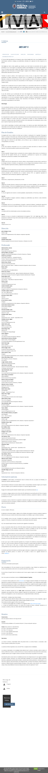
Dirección (23, 54)
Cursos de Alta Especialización (11, 31)
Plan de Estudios (15, 54)
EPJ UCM (3, 31)
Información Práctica (7, 56)
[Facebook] (23, 1)
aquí (37, 489)
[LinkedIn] (27, 1)
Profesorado (30, 54)
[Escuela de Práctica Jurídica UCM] (24, 5)
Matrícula (37, 54)
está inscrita (21, 580)
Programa (9, 684)
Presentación (5, 54)
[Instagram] (29, 1)
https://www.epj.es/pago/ (35, 603)
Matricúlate (9, 704)
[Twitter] (25, 1)
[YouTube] (31, 1)
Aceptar (35, 768)
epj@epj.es (7, 553)
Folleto (8, 688)
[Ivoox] (33, 1)
